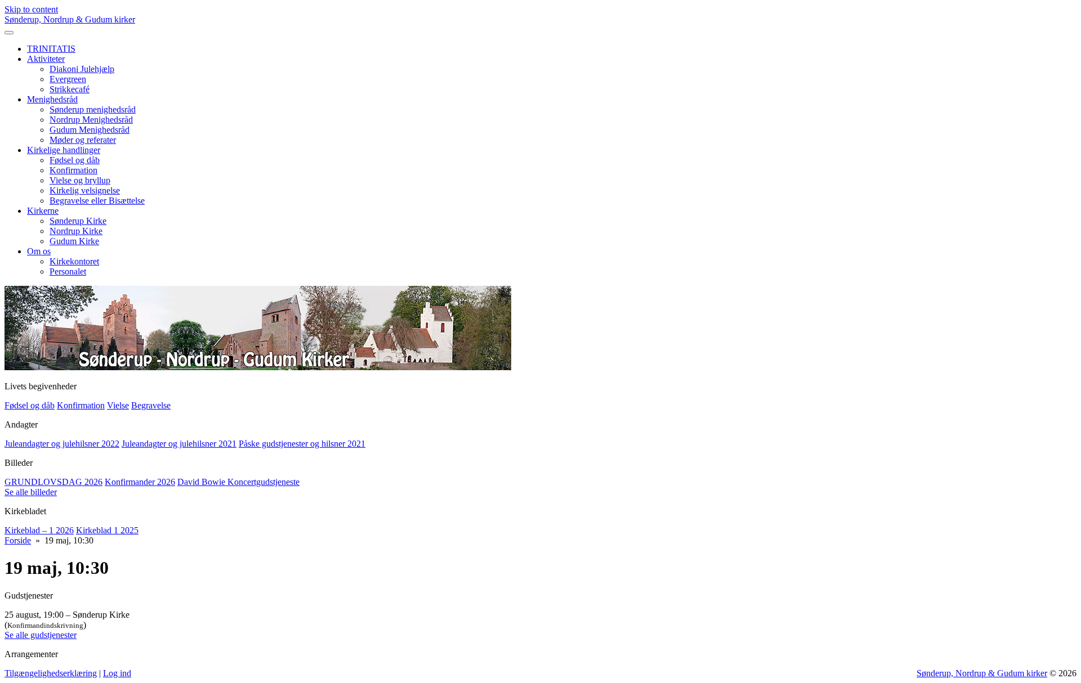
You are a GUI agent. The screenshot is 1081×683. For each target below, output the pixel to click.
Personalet (68, 271)
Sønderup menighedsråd (93, 109)
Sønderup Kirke (78, 221)
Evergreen (68, 79)
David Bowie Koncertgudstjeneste (238, 482)
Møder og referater (83, 140)
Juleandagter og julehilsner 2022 (62, 443)
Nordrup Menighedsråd (91, 119)
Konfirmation (73, 170)
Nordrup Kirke (76, 231)
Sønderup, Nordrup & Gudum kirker (70, 19)
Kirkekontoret (74, 261)
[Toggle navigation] (9, 32)
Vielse (118, 405)
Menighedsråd (52, 99)
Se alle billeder (31, 492)
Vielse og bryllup (80, 180)
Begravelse (151, 405)
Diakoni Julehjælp (82, 69)
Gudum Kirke (74, 241)
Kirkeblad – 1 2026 (39, 530)
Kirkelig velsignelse (85, 190)
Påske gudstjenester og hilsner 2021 (302, 443)
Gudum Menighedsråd (89, 129)
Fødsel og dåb (75, 160)
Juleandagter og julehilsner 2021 (179, 443)
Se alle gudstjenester (41, 635)
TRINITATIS (51, 48)
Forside (18, 540)
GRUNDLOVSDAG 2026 (53, 482)
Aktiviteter (46, 59)
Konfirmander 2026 (140, 482)
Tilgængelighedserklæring (51, 673)
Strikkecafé (70, 89)
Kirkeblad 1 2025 (107, 530)
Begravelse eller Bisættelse (97, 200)
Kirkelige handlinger (63, 150)
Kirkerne (43, 210)
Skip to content (31, 9)
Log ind (117, 673)
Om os (39, 251)
